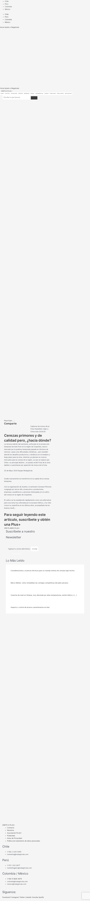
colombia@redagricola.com (17, 881)
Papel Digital (60, 93)
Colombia (8, 6)
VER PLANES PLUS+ (12, 528)
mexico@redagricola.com (16, 884)
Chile (7, 1)
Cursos (46, 93)
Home (2, 93)
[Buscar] (34, 98)
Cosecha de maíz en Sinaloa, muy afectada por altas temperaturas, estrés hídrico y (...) (44, 595)
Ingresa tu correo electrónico (19, 549)
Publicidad (53, 93)
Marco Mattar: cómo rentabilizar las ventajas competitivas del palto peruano (39, 583)
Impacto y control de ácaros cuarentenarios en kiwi (30, 607)
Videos (32, 93)
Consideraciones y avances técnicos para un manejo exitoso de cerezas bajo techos (43, 571)
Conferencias (39, 93)
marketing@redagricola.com (17, 854)
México (7, 9)
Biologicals (68, 93)
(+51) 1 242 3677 (13, 865)
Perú (6, 4)
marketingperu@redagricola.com (19, 868)
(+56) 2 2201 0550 (14, 852)
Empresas (26, 93)
